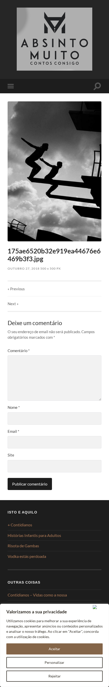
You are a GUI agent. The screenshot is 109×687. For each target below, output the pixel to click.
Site (11, 455)
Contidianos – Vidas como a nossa (37, 594)
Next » (13, 303)
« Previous (16, 289)
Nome (14, 407)
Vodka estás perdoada (27, 556)
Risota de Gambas (23, 545)
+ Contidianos (20, 524)
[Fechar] (100, 607)
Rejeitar (54, 676)
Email (13, 431)
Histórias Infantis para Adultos (34, 535)
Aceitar (54, 649)
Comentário (19, 350)
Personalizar (54, 662)
